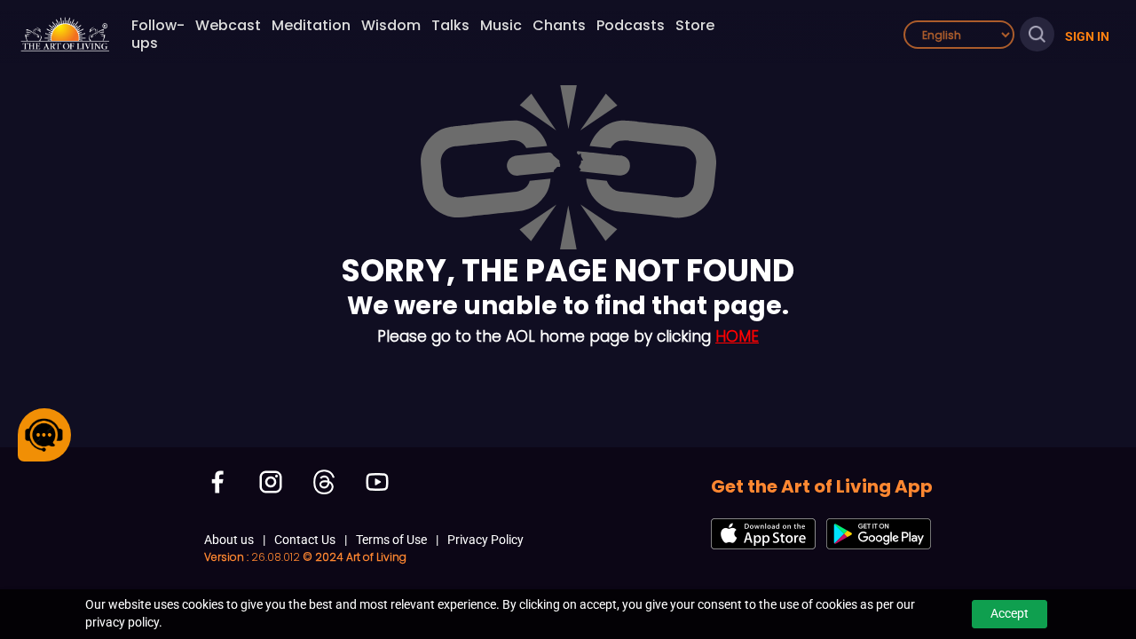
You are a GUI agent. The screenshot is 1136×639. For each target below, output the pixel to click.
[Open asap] (44, 435)
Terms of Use (391, 539)
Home (737, 336)
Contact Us (304, 539)
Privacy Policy (485, 539)
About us (229, 539)
